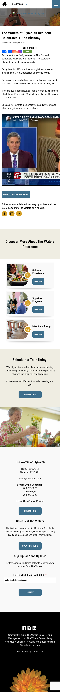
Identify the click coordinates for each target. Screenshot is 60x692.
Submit (30, 592)
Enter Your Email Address (30, 574)
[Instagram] (17, 51)
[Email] (27, 51)
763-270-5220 (30, 495)
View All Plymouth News (15, 194)
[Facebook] (7, 51)
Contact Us (30, 394)
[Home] (30, 17)
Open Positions (30, 545)
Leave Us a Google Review (30, 501)
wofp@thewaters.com (30, 478)
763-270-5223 (30, 488)
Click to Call (18, 4)
